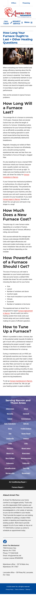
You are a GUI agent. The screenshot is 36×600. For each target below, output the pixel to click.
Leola (10, 443)
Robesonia (10, 463)
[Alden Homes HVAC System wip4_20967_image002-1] (18, 8)
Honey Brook (26, 434)
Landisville (10, 438)
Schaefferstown (10, 468)
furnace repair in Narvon (11, 199)
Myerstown (26, 453)
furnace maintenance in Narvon (21, 381)
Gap (10, 434)
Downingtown (26, 419)
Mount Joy (10, 453)
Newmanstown (26, 458)
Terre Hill (26, 468)
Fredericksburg (26, 429)
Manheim (10, 448)
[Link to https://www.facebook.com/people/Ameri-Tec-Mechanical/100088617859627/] (5, 541)
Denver (10, 419)
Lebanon (26, 438)
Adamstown (10, 409)
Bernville (10, 414)
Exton (10, 429)
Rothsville (25, 463)
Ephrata (26, 424)
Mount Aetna (26, 448)
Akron (26, 409)
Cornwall (26, 414)
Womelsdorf (26, 473)
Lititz (26, 443)
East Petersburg (10, 424)
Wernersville (10, 473)
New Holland (10, 458)
